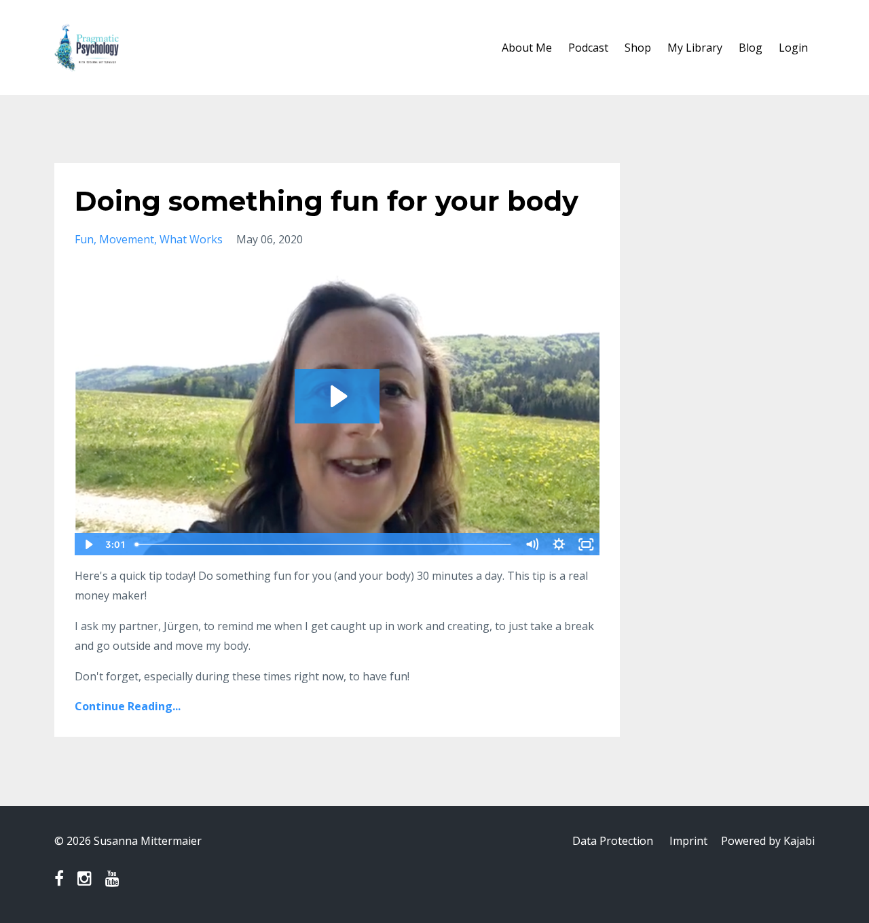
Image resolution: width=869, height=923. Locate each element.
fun (84, 239)
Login (793, 47)
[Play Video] (87, 544)
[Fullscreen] (586, 544)
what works (191, 239)
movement (126, 239)
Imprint (688, 840)
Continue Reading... (128, 706)
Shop (638, 47)
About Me (527, 47)
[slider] (324, 544)
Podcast (588, 47)
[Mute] (532, 544)
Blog (750, 47)
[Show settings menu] (559, 544)
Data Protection (612, 840)
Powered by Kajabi (768, 840)
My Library (694, 47)
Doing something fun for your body (326, 200)
